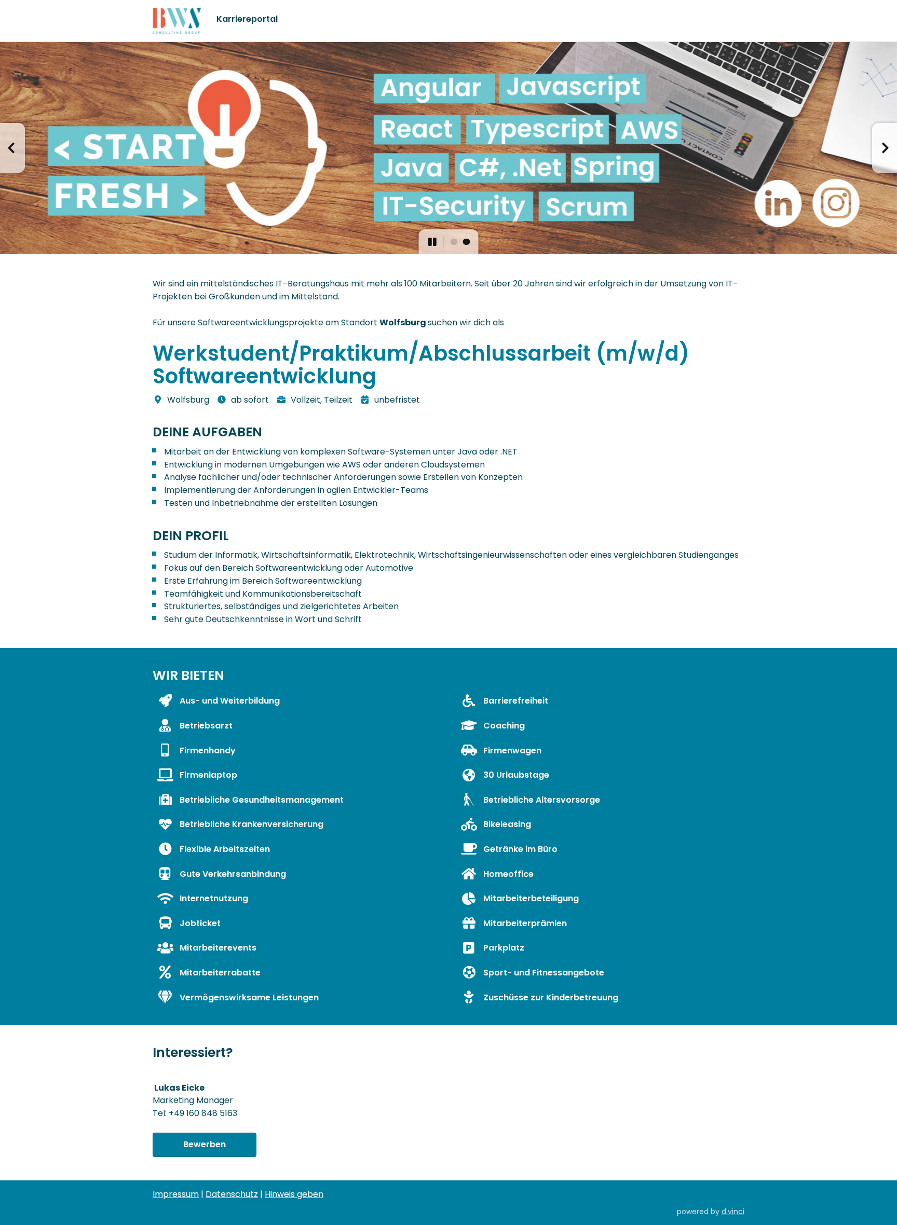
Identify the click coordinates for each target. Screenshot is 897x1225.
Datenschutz (232, 1194)
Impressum (176, 1194)
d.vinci (733, 1211)
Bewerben (204, 1144)
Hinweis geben (294, 1194)
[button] (12, 148)
